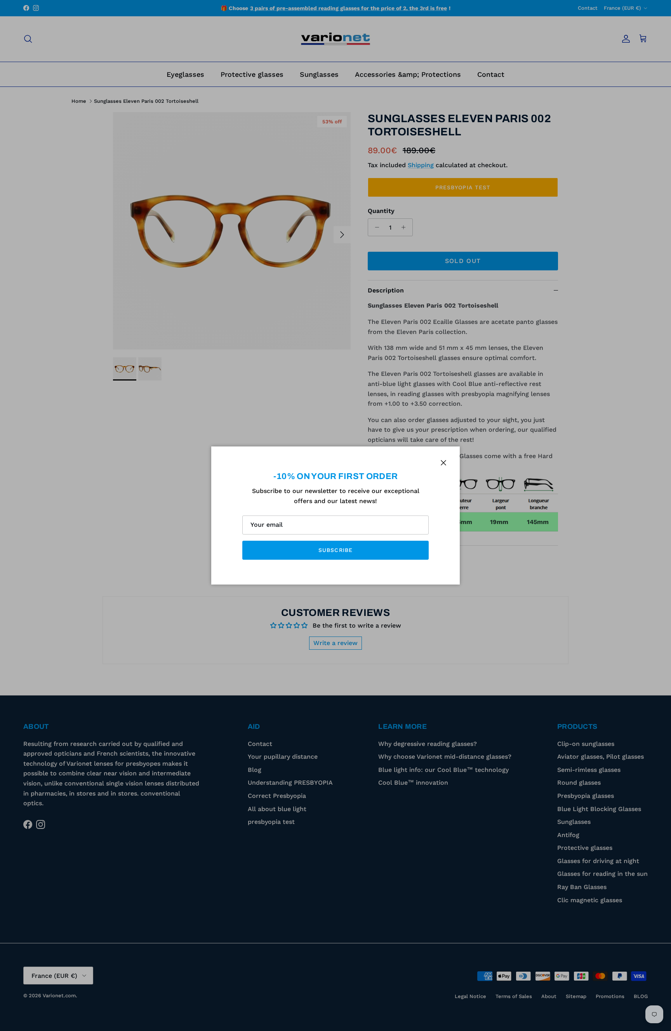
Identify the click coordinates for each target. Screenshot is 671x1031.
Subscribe (335, 550)
